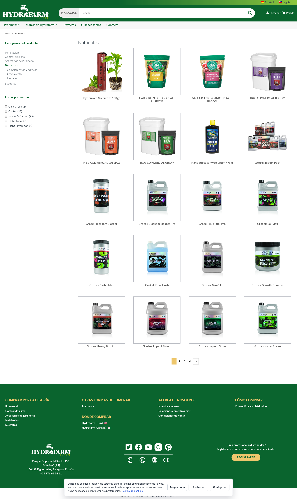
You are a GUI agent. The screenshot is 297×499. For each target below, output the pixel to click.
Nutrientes (11, 65)
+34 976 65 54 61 (51, 473)
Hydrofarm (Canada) (94, 427)
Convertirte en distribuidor (251, 406)
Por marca (88, 406)
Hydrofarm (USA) (92, 423)
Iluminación (12, 52)
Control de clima (15, 56)
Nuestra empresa (168, 406)
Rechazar (198, 487)
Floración (12, 78)
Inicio (7, 34)
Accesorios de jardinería (19, 61)
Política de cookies (132, 490)
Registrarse (246, 457)
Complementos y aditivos (22, 70)
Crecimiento (14, 74)
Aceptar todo (177, 487)
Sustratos (10, 83)
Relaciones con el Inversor (174, 411)
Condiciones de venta (171, 415)
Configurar (219, 487)
